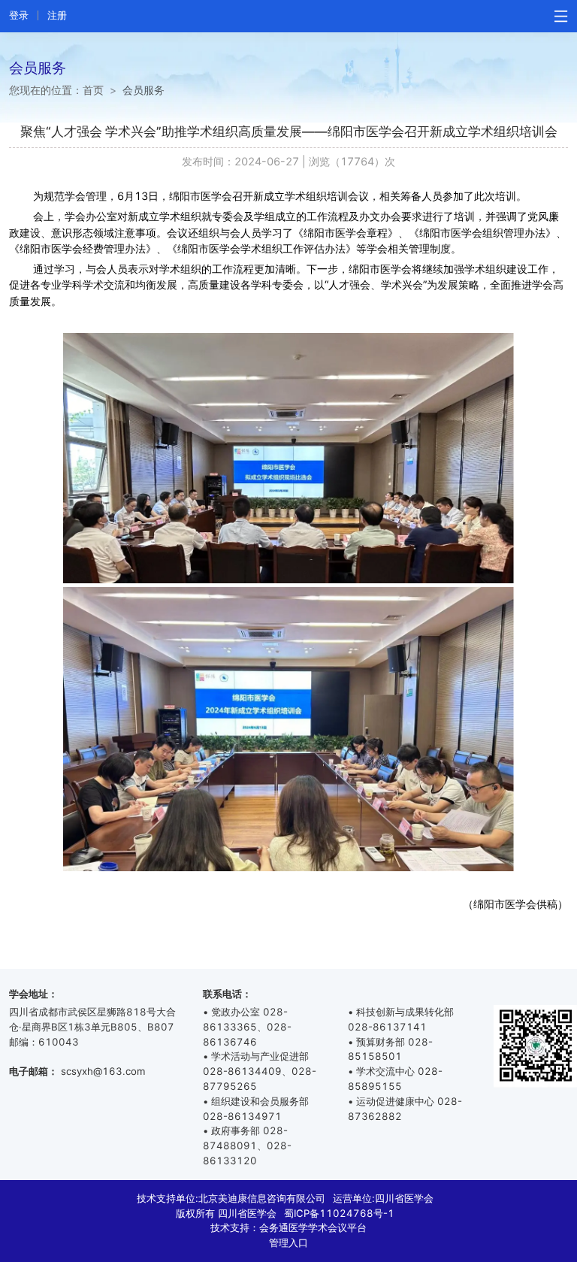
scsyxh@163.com (103, 1071)
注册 (57, 15)
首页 (93, 89)
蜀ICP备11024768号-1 (339, 1213)
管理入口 (288, 1242)
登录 (19, 15)
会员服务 (143, 89)
